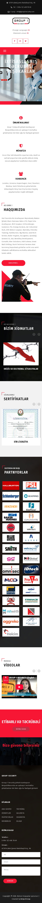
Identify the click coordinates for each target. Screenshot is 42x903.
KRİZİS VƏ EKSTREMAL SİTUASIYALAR (21, 369)
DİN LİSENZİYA (21, 442)
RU (28, 33)
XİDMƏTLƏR (6, 813)
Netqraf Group (25, 899)
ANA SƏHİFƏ (6, 809)
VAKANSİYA (20, 817)
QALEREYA (20, 813)
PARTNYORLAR (7, 817)
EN (29, 30)
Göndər (10, 881)
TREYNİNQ (20, 809)
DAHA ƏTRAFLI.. (13, 263)
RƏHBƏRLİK (6, 821)
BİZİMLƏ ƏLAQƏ (21, 729)
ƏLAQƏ (19, 821)
